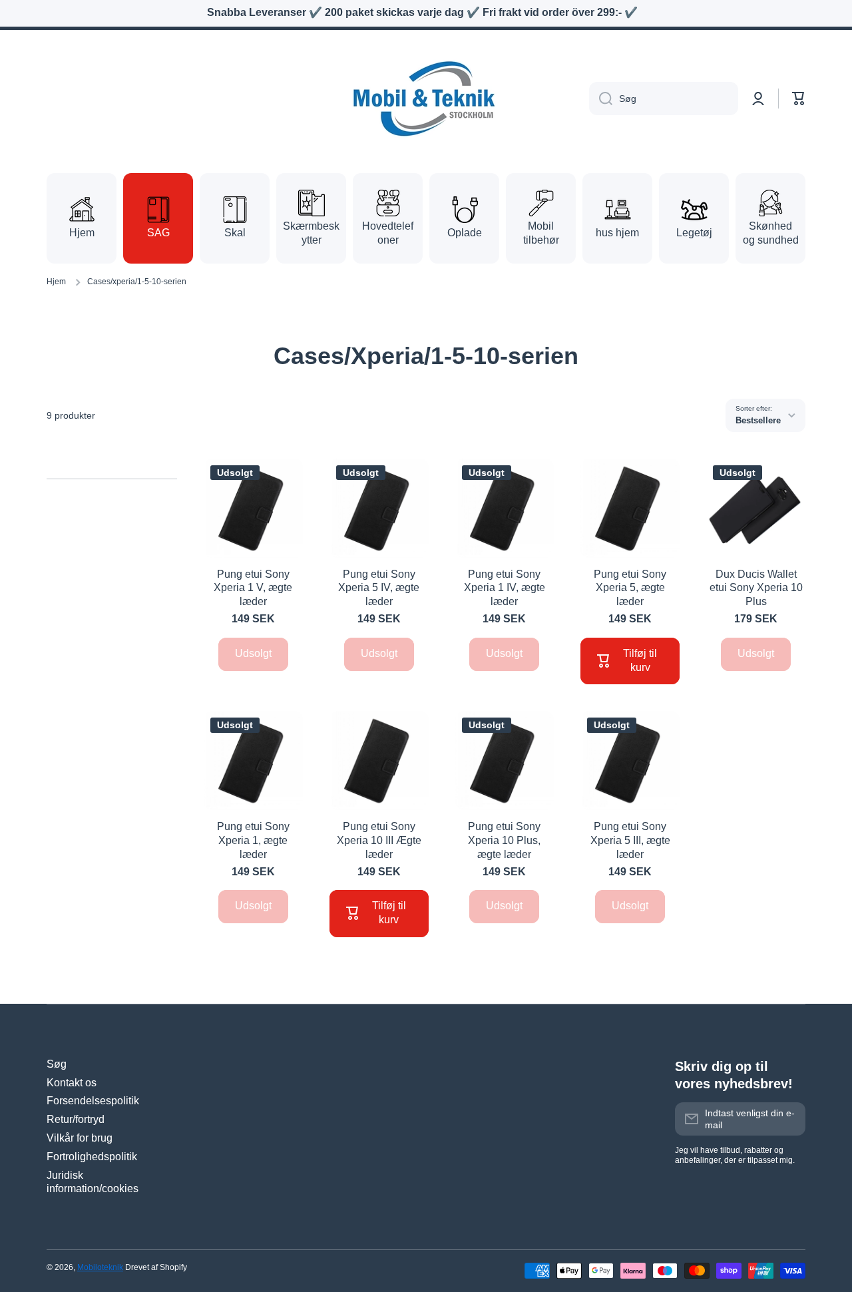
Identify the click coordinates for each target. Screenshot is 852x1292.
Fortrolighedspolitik (92, 1156)
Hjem (56, 281)
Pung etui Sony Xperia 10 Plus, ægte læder (504, 840)
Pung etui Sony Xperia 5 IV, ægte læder (378, 588)
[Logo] (426, 98)
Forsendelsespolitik (93, 1100)
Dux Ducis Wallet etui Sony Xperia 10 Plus (756, 588)
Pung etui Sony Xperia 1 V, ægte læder (253, 588)
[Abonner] (788, 1119)
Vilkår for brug (79, 1138)
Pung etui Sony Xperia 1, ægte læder (253, 840)
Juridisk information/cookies (92, 1182)
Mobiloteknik (100, 1267)
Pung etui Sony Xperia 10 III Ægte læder (379, 840)
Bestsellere (758, 420)
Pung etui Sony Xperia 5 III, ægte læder (630, 840)
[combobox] (663, 98)
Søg (57, 1064)
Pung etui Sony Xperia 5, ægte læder (630, 588)
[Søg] (600, 98)
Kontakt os (72, 1082)
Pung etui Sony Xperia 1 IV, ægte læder (504, 588)
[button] (798, 98)
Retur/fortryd (76, 1119)
